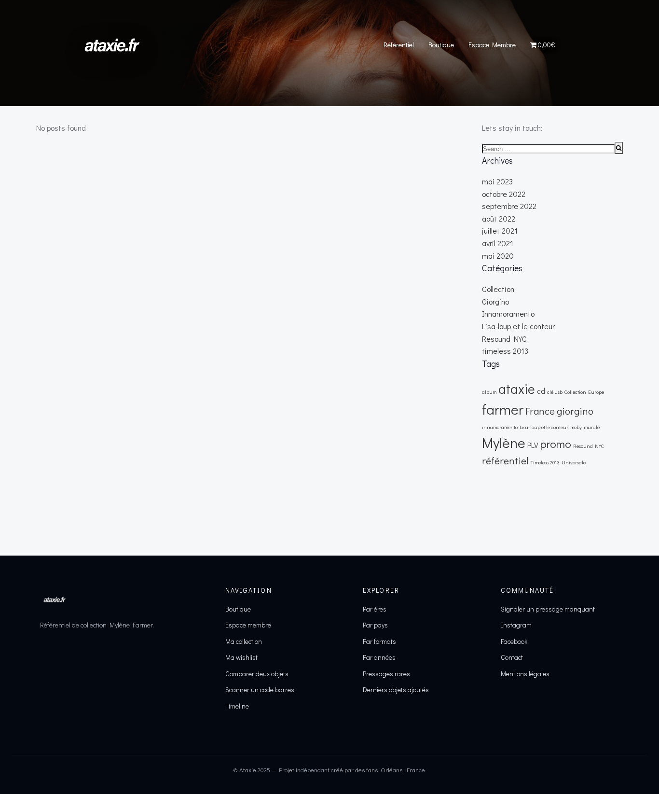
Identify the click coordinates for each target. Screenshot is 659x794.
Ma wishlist (241, 657)
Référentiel (399, 44)
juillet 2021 (500, 230)
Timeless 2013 (545, 462)
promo (555, 443)
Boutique (441, 44)
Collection (498, 289)
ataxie (516, 388)
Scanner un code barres (259, 689)
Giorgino (495, 301)
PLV (532, 445)
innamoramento (500, 427)
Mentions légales (525, 673)
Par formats (379, 641)
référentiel (505, 460)
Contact (512, 657)
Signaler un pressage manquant (548, 608)
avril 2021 (497, 243)
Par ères (374, 608)
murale (592, 427)
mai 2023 (497, 181)
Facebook (514, 641)
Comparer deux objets (256, 673)
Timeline (237, 705)
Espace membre (248, 624)
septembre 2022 (509, 206)
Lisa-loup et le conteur (518, 326)
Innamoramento (508, 313)
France (540, 411)
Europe (596, 392)
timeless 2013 (505, 351)
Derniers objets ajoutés (396, 689)
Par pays (375, 624)
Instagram (516, 624)
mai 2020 (498, 256)
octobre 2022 (503, 194)
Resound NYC (504, 339)
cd (541, 391)
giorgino (575, 411)
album (489, 392)
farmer (502, 409)
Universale (574, 462)
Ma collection (243, 641)
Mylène (503, 442)
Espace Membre (492, 44)
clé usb (555, 392)
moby (576, 427)
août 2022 (498, 218)
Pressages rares (386, 673)
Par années (379, 657)
